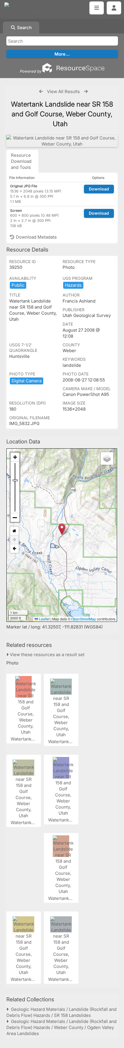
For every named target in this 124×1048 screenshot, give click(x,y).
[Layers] (107, 458)
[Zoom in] (15, 457)
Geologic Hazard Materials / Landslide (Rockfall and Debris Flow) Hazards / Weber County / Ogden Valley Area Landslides (61, 1027)
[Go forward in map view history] (14, 539)
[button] (61, 529)
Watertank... (23, 739)
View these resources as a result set (46, 654)
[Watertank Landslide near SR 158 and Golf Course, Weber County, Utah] (62, 141)
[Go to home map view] (14, 530)
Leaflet (44, 618)
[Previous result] (41, 91)
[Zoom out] (15, 517)
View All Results (63, 91)
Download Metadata (36, 237)
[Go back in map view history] (14, 548)
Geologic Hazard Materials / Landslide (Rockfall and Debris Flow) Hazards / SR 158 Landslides (61, 1012)
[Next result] (86, 91)
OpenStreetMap (83, 618)
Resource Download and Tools (21, 161)
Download (99, 188)
